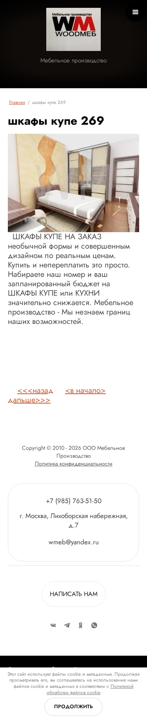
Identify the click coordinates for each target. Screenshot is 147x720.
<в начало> (85, 390)
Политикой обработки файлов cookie (90, 689)
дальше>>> (29, 399)
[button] (74, 594)
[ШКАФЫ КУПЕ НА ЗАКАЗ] (73, 183)
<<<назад (35, 390)
